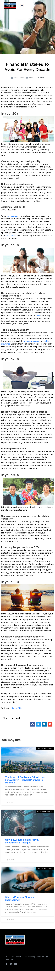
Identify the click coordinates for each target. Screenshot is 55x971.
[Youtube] (15, 964)
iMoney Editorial (18, 708)
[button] (22, 5)
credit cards (12, 216)
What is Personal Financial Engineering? (20, 898)
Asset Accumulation (36, 78)
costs (37, 315)
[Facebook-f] (6, 964)
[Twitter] (11, 964)
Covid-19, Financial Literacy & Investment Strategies (22, 841)
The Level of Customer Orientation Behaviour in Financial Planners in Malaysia (25, 780)
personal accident (32, 341)
